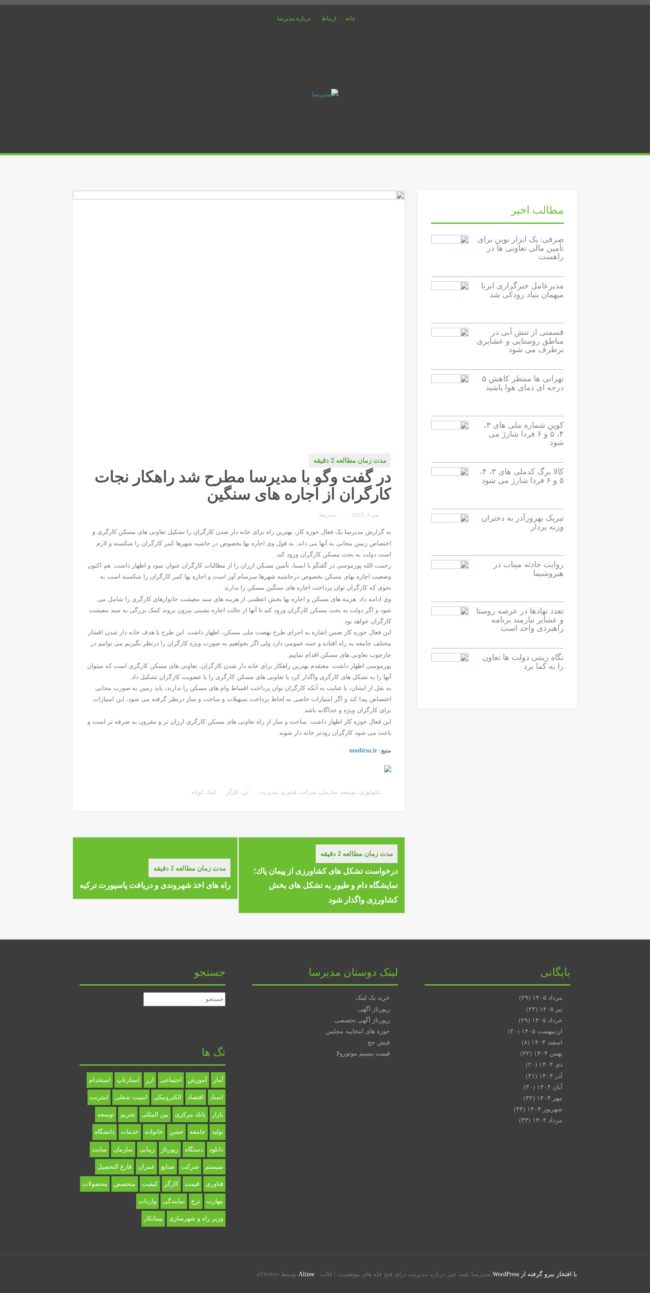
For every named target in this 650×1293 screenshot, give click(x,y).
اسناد (216, 1097)
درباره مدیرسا (294, 18)
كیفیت (150, 1184)
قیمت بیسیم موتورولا (363, 1053)
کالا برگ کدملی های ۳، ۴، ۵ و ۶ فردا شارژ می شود (522, 475)
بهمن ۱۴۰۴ (548, 1053)
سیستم (214, 1166)
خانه (350, 18)
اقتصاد (195, 1097)
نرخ (195, 1201)
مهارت (214, 1201)
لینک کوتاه (204, 792)
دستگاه (194, 1149)
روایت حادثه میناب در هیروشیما (528, 568)
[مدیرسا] (325, 94)
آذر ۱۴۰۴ (550, 1076)
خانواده (154, 1131)
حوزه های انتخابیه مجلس (358, 1031)
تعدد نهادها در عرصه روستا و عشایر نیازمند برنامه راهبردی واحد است (520, 619)
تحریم (127, 1114)
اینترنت (99, 1097)
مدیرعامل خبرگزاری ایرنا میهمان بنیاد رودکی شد (522, 289)
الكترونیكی (167, 1097)
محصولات (94, 1184)
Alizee (306, 1274)
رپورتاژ (170, 1149)
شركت (190, 1166)
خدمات (130, 1131)
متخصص (125, 1184)
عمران (146, 1166)
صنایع (168, 1166)
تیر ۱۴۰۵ (550, 1009)
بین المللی (154, 1114)
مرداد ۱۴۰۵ (547, 997)
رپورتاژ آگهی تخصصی (362, 1020)
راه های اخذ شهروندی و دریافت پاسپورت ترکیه (155, 884)
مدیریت (268, 792)
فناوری (289, 792)
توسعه (348, 792)
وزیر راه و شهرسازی (196, 1218)
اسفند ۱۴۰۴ (546, 1042)
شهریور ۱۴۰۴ (544, 1109)
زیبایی (147, 1149)
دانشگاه (105, 1131)
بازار (217, 1114)
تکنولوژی (370, 792)
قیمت (192, 1184)
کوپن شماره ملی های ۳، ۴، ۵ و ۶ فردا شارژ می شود (524, 434)
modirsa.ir (363, 750)
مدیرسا (328, 514)
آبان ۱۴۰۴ (549, 1087)
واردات (147, 1201)
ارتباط (328, 18)
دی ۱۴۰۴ (550, 1064)
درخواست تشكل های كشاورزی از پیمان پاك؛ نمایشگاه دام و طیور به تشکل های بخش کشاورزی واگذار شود (325, 885)
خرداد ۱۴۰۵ (547, 1020)
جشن (176, 1131)
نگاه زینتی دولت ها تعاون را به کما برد (523, 661)
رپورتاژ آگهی (374, 1009)
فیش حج (378, 1042)
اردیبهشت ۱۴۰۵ (541, 1031)
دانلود (216, 1149)
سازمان (328, 792)
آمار (218, 1080)
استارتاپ (128, 1080)
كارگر (232, 792)
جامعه (198, 1131)
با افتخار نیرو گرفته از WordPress (535, 1274)
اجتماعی (171, 1080)
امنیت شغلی (131, 1097)
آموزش (197, 1080)
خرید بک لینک (373, 997)
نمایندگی (174, 1201)
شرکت (308, 792)
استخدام (100, 1080)
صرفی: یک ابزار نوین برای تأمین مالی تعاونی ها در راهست (521, 248)
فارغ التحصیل (114, 1166)
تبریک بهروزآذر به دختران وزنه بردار (523, 522)
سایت (99, 1149)
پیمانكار (153, 1218)
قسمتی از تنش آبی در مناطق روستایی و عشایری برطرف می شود (520, 341)
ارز (245, 792)
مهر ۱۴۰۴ (549, 1098)
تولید (217, 1131)
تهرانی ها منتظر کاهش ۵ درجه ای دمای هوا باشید (523, 382)
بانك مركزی (190, 1114)
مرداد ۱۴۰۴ (547, 1120)
